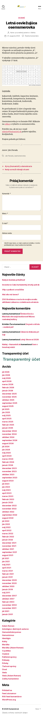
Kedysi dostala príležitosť (13, 280)
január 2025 (7, 428)
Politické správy (9, 657)
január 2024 (7, 465)
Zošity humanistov (10, 679)
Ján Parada (9, 156)
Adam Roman (8, 626)
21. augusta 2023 (13, 36)
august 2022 (7, 518)
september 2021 (9, 552)
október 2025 (8, 400)
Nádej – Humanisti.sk (11, 344)
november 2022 (9, 509)
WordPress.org (9, 700)
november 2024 (9, 434)
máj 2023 (6, 490)
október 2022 (8, 512)
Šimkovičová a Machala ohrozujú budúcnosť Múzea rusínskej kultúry (18, 316)
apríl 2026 (6, 381)
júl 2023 (5, 484)
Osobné (21, 18)
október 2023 (8, 474)
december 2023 (9, 468)
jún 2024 (6, 450)
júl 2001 (5, 611)
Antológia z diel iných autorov (15, 629)
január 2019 (7, 589)
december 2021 (9, 543)
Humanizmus (8, 635)
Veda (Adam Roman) (11, 676)
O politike (6, 651)
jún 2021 (6, 561)
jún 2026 (6, 375)
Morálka (5, 644)
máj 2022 (6, 527)
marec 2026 (7, 384)
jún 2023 (6, 487)
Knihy (4, 641)
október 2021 (8, 549)
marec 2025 (7, 422)
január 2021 (7, 577)
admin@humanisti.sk (11, 131)
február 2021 (8, 574)
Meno (5, 213)
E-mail (5, 223)
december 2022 (9, 505)
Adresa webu (7, 233)
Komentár (6, 194)
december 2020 (9, 580)
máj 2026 (6, 378)
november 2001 (9, 608)
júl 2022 (5, 521)
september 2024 (9, 440)
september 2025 (9, 403)
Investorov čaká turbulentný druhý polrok (20, 285)
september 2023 (9, 478)
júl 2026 (5, 372)
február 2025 (8, 425)
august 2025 (8, 406)
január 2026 (7, 391)
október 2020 (8, 586)
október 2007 (8, 599)
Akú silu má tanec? (10, 294)
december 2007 (9, 596)
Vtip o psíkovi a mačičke (13, 290)
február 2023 (8, 499)
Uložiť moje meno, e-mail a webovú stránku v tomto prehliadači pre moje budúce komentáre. (22, 244)
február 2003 (8, 602)
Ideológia (6, 638)
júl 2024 (5, 446)
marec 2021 (7, 571)
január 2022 (7, 540)
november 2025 (9, 397)
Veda (4, 672)
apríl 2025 (6, 418)
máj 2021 (6, 565)
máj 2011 (6, 592)
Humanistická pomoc (11, 632)
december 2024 (9, 431)
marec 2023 (7, 496)
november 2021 (9, 546)
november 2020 (9, 583)
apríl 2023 (6, 493)
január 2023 (7, 502)
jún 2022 (6, 524)
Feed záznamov (9, 693)
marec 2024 (7, 459)
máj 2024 (6, 453)
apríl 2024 (6, 456)
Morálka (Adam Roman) (12, 648)
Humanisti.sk (14, 709)
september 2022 (9, 515)
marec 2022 (7, 533)
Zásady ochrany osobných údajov (15, 713)
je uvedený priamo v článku (25, 33)
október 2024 (8, 437)
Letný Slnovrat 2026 (29, 339)
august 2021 (7, 555)
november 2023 (9, 471)
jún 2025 (6, 412)
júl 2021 (5, 558)
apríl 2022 (6, 530)
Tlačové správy (9, 666)
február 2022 (8, 537)
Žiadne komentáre (32, 36)
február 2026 (8, 387)
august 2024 (8, 443)
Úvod (4, 669)
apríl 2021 (6, 568)
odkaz (7, 124)
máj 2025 (6, 415)
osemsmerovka (20, 156)
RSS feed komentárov (12, 696)
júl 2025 (5, 409)
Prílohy (5, 663)
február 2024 (8, 462)
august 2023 (8, 481)
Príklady (5, 660)
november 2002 (9, 605)
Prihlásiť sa (7, 690)
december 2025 (9, 394)
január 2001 (7, 614)
